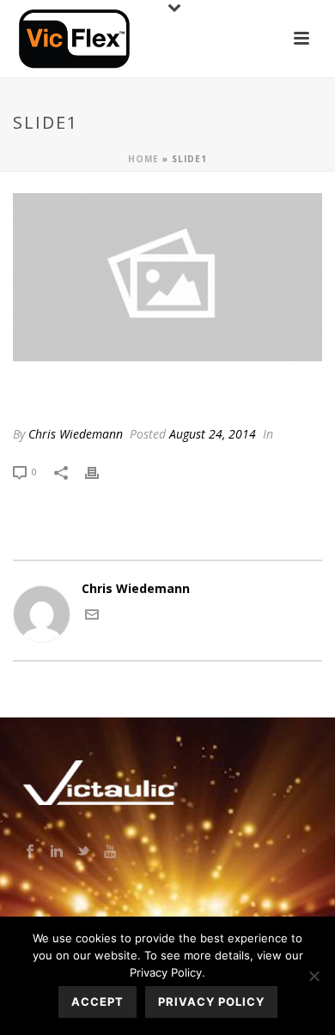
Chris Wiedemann (75, 434)
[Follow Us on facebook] (30, 852)
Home (143, 159)
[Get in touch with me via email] (92, 616)
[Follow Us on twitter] (83, 852)
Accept (97, 1001)
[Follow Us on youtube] (110, 852)
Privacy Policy (211, 1001)
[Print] (100, 471)
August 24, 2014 (212, 434)
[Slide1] (167, 277)
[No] (313, 975)
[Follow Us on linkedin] (57, 852)
